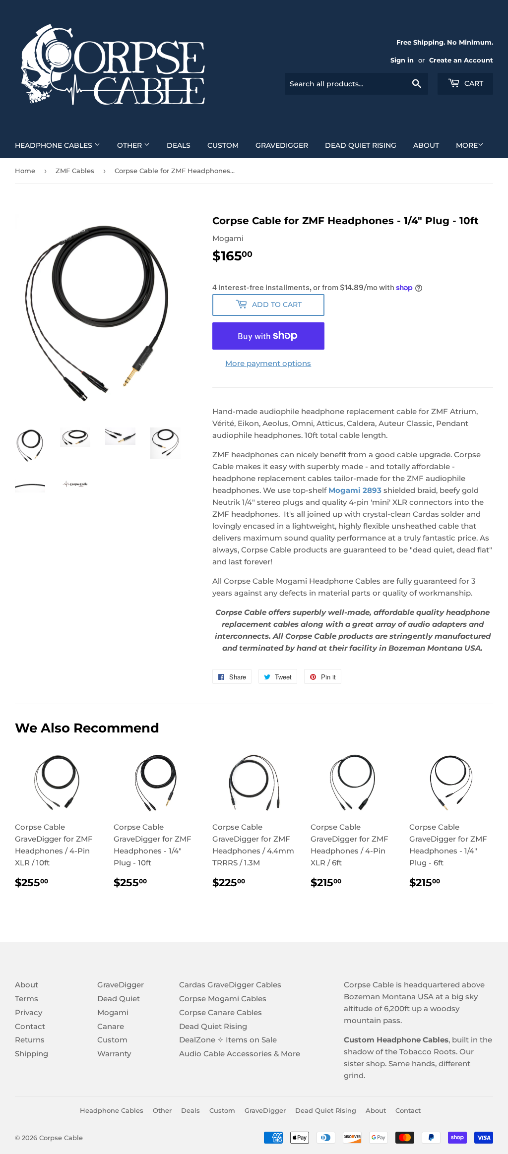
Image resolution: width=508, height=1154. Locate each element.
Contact (30, 1026)
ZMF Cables (75, 171)
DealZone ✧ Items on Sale (228, 1039)
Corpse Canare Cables (220, 1012)
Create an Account (461, 60)
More (467, 145)
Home (25, 171)
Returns (30, 1039)
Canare (110, 1026)
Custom (223, 145)
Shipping (31, 1053)
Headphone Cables (54, 145)
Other (130, 145)
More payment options (268, 363)
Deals (178, 145)
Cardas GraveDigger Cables (230, 984)
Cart (472, 83)
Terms (26, 998)
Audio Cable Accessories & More (239, 1053)
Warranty (114, 1053)
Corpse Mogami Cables (222, 998)
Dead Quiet (118, 998)
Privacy (28, 1012)
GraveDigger (281, 145)
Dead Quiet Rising (360, 145)
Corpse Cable (61, 1138)
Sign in (402, 60)
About (426, 145)
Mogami (112, 1012)
